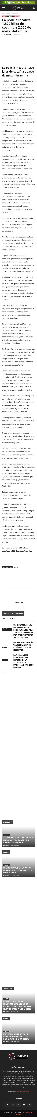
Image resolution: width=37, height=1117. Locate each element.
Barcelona (7, 822)
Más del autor (9, 619)
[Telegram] (18, 39)
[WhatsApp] (14, 39)
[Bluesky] (30, 1105)
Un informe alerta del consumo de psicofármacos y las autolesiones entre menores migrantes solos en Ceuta (23, 631)
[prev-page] (3, 672)
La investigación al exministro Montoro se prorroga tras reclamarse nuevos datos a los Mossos (17, 1005)
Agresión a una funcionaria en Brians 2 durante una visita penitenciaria (18, 840)
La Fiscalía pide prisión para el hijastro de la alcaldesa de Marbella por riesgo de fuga (23, 661)
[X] (9, 39)
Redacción (6, 845)
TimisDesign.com (28, 1112)
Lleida (5, 1018)
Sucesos (17, 16)
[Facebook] (4, 39)
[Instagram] (13, 1105)
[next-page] (6, 672)
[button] (3, 8)
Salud (4, 647)
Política (5, 660)
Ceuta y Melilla (5, 629)
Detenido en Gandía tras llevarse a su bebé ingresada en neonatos (23, 646)
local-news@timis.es (23, 1091)
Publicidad (18, 1114)
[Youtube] (24, 1105)
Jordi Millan (7, 34)
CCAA (8, 13)
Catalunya (15, 13)
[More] (23, 39)
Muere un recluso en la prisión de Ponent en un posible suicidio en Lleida (16, 1036)
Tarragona (7, 988)
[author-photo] (18, 600)
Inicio (3, 13)
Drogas (16, 567)
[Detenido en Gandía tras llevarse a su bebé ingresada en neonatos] (7, 644)
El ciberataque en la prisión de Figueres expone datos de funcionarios (17, 870)
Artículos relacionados (13, 614)
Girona (6, 852)
